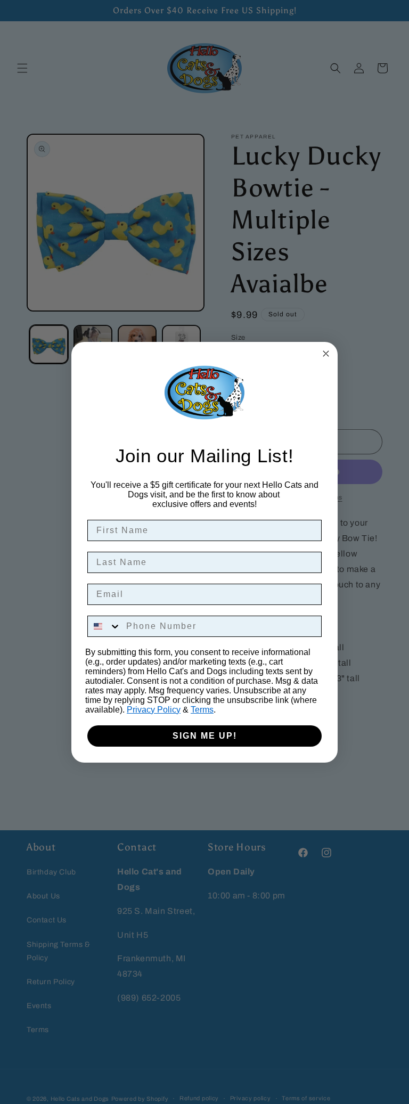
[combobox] (104, 626)
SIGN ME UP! (205, 735)
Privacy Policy (154, 709)
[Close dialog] (326, 353)
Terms (202, 709)
